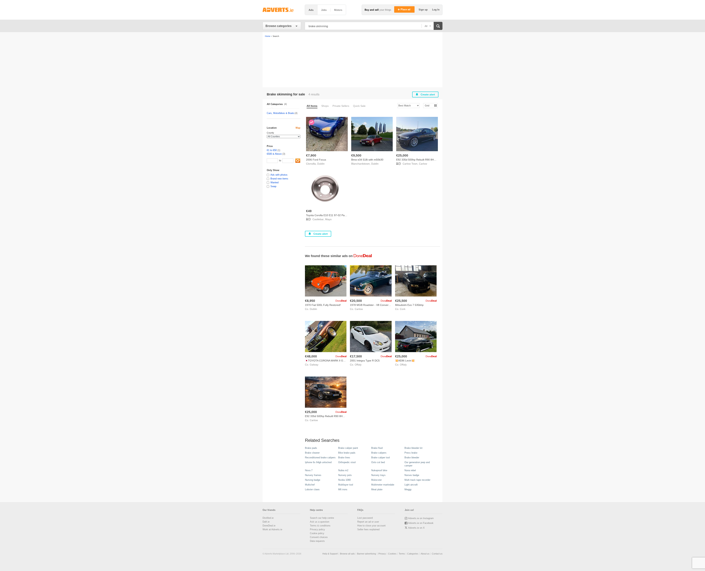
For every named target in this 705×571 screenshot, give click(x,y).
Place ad (406, 9)
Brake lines (344, 457)
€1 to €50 (272, 150)
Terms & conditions (320, 525)
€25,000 (402, 155)
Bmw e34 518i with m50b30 (367, 159)
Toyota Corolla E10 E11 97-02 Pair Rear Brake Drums (337, 215)
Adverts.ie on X (416, 527)
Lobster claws (312, 489)
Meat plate (376, 489)
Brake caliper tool (380, 457)
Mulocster (376, 480)
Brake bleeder (411, 457)
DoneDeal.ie (269, 525)
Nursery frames (313, 475)
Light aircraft (411, 484)
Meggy (408, 489)
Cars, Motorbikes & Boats (280, 113)
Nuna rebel (410, 470)
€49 (309, 211)
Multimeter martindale (382, 484)
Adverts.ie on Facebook (420, 523)
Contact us (437, 553)
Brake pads (311, 448)
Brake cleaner (312, 452)
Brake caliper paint (348, 448)
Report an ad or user (368, 521)
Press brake (410, 452)
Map (298, 128)
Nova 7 (308, 470)
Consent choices (319, 537)
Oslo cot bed (378, 462)
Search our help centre (322, 518)
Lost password (365, 518)
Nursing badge (312, 480)
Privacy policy (317, 529)
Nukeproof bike (379, 470)
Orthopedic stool (347, 462)
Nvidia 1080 (344, 480)
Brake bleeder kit (413, 448)
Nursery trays (378, 475)
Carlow (423, 163)
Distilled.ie (268, 518)
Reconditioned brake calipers (320, 457)
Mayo (328, 219)
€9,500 (356, 155)
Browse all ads (347, 553)
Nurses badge (411, 475)
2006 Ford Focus (316, 159)
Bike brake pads (346, 452)
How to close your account (371, 525)
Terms (402, 553)
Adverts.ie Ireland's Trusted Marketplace (282, 10)
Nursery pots (345, 475)
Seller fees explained (368, 529)
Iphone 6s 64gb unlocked (318, 462)
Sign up (423, 9)
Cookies (392, 553)
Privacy (382, 553)
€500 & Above (274, 153)
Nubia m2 (343, 470)
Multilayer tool (345, 484)
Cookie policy (317, 533)
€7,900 (311, 155)
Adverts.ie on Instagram (421, 518)
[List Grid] (429, 105)
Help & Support (330, 553)
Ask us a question (319, 521)
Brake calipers (378, 452)
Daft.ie (266, 521)
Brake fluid (377, 448)
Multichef (310, 484)
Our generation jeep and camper (417, 464)
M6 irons (342, 489)
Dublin (321, 163)
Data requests (317, 541)
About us (425, 553)
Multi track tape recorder (417, 480)
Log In (436, 9)
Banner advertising (366, 553)
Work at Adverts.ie (272, 529)
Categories (412, 553)
